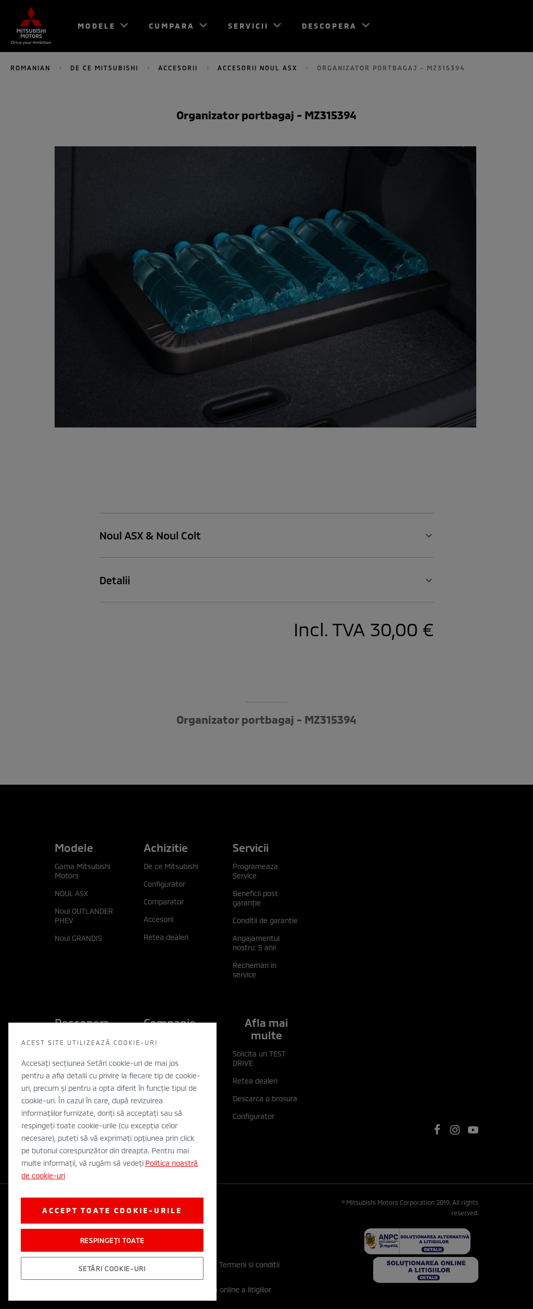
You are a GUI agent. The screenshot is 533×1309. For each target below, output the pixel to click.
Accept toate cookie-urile (112, 1210)
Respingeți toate (112, 1240)
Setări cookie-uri (112, 1268)
